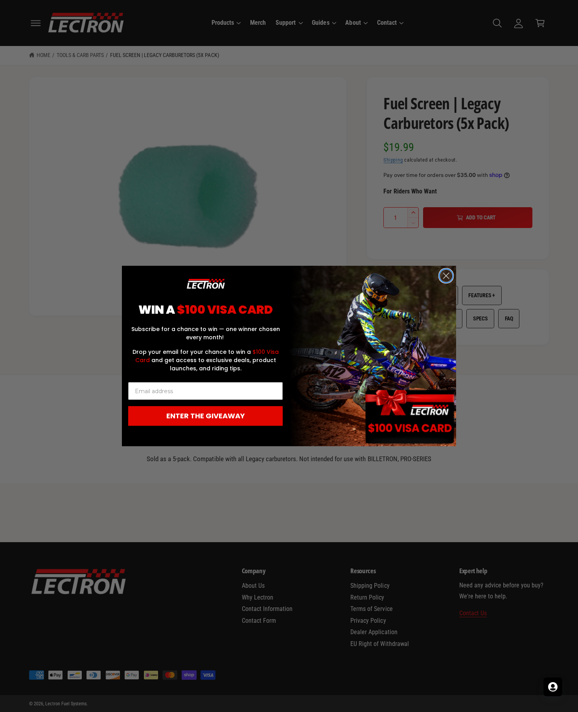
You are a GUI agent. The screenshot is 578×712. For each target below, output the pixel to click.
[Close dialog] (446, 276)
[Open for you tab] (552, 686)
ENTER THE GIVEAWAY (205, 416)
